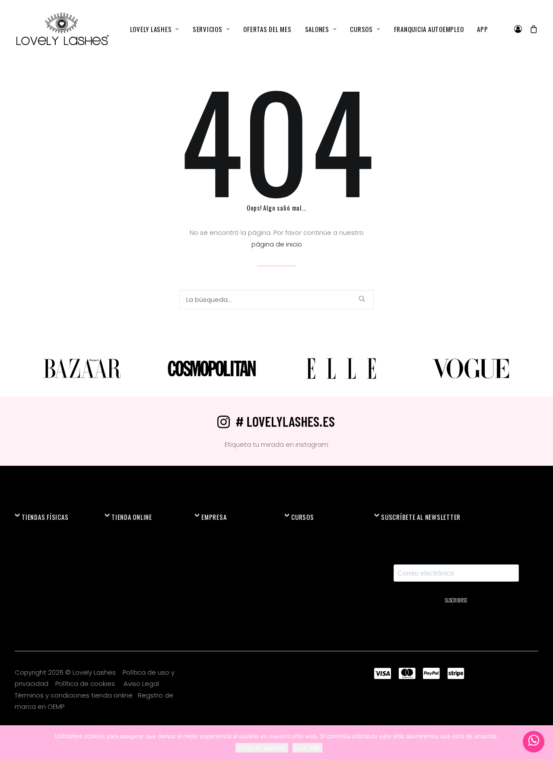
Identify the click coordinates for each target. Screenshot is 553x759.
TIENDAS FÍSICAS (45, 517)
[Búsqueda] (276, 299)
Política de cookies (86, 683)
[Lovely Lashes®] (62, 29)
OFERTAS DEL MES (267, 29)
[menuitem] (154, 29)
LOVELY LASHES (151, 29)
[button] (362, 298)
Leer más (307, 747)
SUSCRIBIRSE (456, 600)
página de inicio (276, 244)
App (482, 29)
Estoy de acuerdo (262, 747)
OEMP (56, 706)
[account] (520, 29)
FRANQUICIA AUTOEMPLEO (429, 29)
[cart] (532, 29)
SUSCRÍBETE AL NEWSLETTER (421, 517)
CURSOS (361, 29)
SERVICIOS (207, 29)
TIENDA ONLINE (131, 517)
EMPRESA (213, 517)
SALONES (317, 29)
